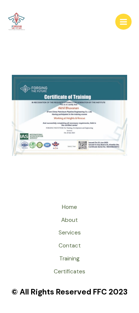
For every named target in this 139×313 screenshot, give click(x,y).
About (69, 220)
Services (70, 232)
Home (69, 207)
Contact (70, 245)
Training (69, 258)
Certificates (69, 271)
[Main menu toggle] (123, 22)
